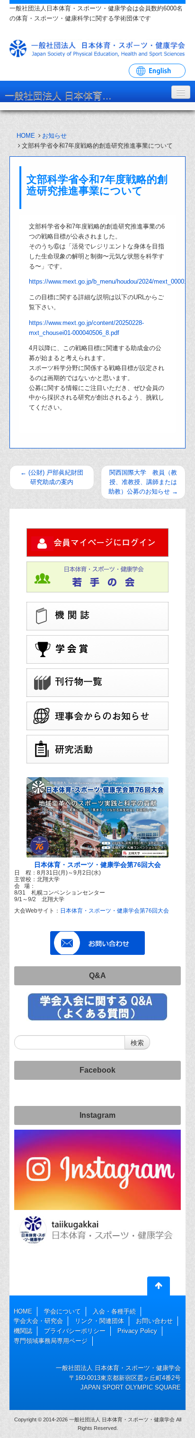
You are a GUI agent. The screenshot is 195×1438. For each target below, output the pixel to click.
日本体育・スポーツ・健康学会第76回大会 (97, 864)
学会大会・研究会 (38, 1320)
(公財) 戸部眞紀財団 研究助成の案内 (51, 477)
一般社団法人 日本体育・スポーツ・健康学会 (64, 95)
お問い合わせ (154, 1320)
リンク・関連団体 (99, 1320)
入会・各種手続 (114, 1311)
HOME (26, 135)
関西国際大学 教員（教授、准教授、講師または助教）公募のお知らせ (143, 482)
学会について (62, 1311)
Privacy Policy (137, 1330)
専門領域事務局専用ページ (51, 1340)
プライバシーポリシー (75, 1330)
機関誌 (23, 1330)
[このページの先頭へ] (158, 1287)
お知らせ (54, 135)
